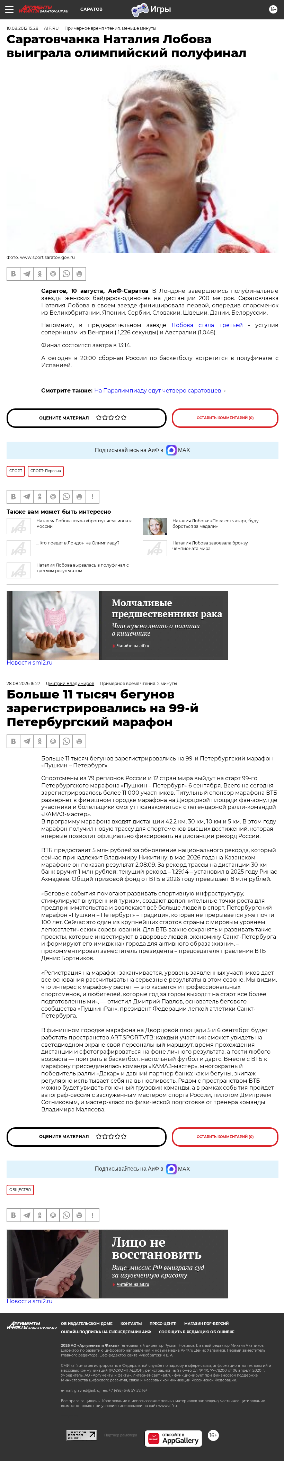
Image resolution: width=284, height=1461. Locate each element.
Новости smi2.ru (30, 662)
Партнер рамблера (120, 1435)
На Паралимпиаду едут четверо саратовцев (157, 390)
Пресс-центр (163, 1324)
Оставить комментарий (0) (225, 418)
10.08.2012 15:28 (22, 28)
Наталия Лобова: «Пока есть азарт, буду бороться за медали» (215, 523)
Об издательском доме (87, 1324)
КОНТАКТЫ (131, 1324)
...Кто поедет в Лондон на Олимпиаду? (77, 542)
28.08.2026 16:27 (23, 683)
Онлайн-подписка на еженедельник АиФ (106, 1332)
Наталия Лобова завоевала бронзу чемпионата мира (210, 545)
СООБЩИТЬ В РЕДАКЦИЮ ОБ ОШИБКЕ (196, 1332)
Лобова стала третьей (206, 325)
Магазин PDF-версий (206, 1324)
